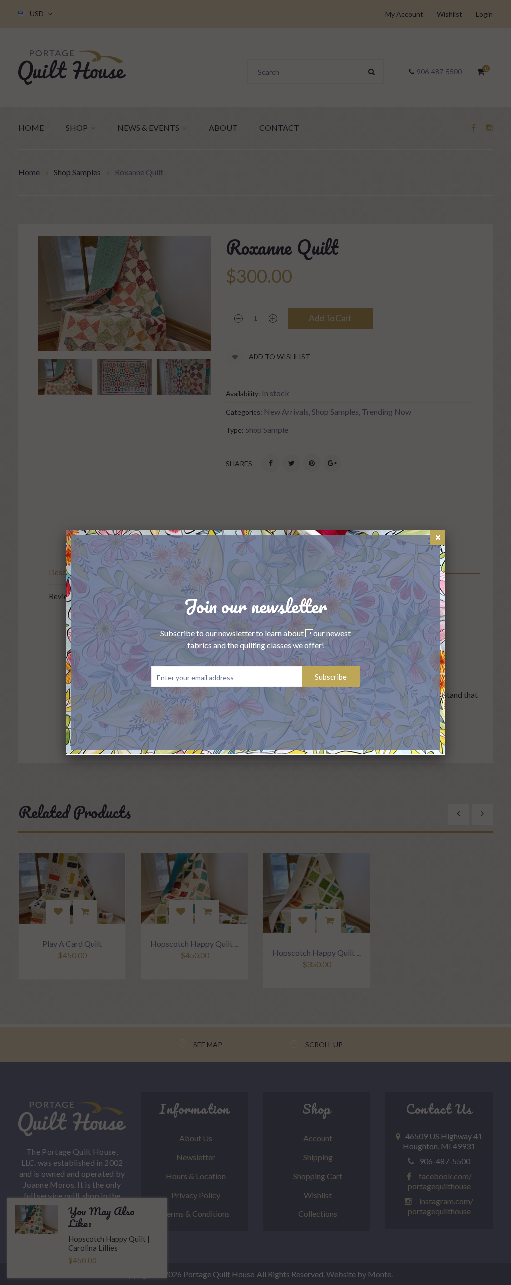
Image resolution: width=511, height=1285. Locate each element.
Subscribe (331, 676)
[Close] (437, 537)
